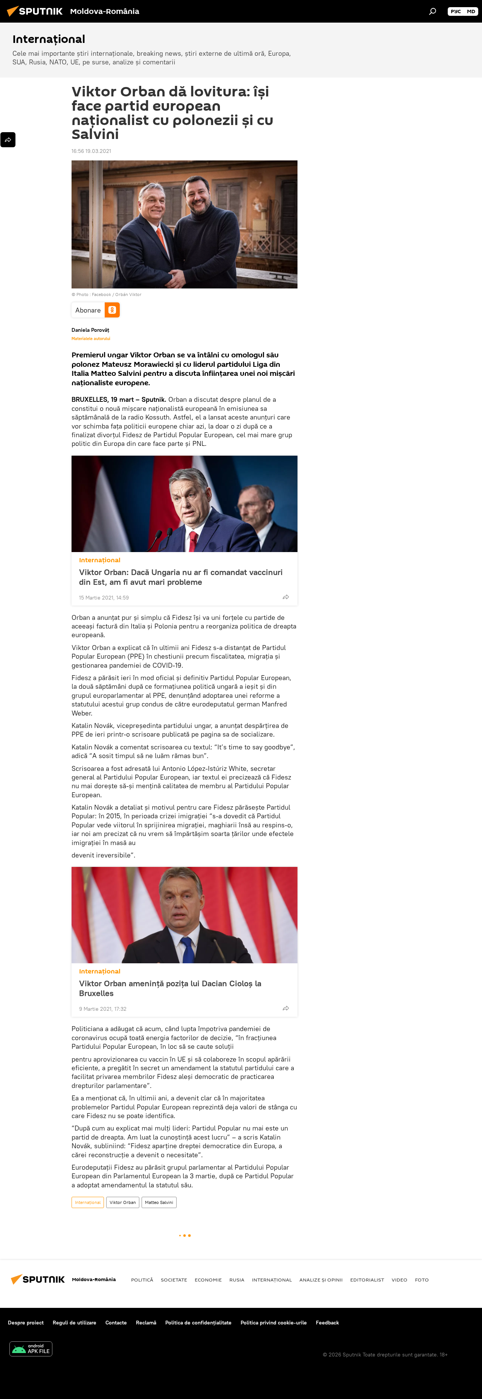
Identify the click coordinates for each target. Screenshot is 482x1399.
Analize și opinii (321, 1279)
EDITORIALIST (367, 1279)
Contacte (116, 1322)
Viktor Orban (123, 1202)
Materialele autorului (91, 338)
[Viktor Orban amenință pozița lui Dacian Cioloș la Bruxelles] (184, 915)
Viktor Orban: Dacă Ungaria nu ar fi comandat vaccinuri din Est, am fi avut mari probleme (181, 577)
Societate (174, 1279)
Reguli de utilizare (74, 1322)
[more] (285, 596)
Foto (422, 1279)
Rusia (236, 1279)
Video (399, 1279)
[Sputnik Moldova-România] (37, 17)
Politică (142, 1279)
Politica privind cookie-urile (274, 1322)
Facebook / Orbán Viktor (117, 294)
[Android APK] (30, 1349)
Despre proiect (26, 1322)
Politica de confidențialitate (198, 1322)
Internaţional (99, 560)
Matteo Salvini (159, 1202)
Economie (208, 1279)
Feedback (327, 1322)
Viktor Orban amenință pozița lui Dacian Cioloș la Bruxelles (170, 988)
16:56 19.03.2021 (91, 151)
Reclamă (146, 1322)
